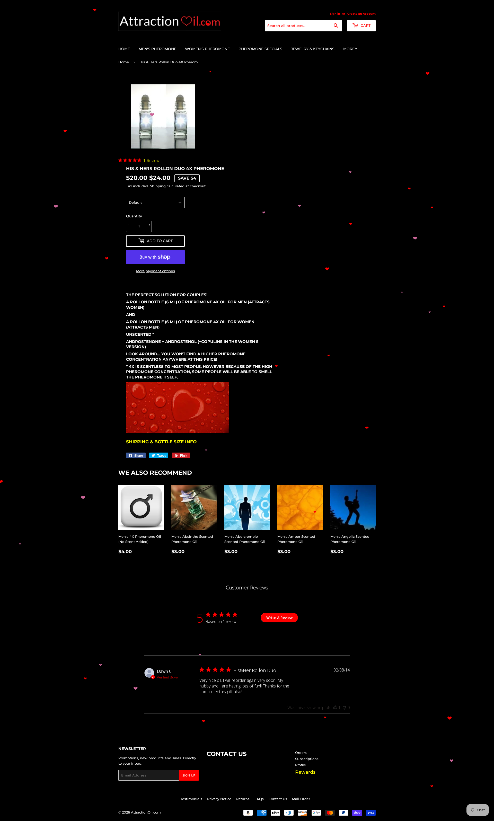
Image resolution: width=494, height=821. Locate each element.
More (349, 49)
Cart (365, 25)
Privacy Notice (219, 799)
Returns (243, 799)
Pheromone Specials (260, 49)
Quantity (134, 216)
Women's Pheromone (207, 49)
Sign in (335, 13)
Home (124, 49)
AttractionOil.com (146, 812)
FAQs (259, 799)
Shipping (158, 186)
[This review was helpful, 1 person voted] (335, 707)
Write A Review (279, 617)
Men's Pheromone (157, 49)
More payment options (155, 271)
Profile (300, 765)
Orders (301, 753)
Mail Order (301, 799)
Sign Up (189, 775)
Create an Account (361, 13)
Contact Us (278, 799)
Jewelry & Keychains (312, 49)
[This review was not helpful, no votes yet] (344, 707)
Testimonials (191, 799)
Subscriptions (307, 759)
